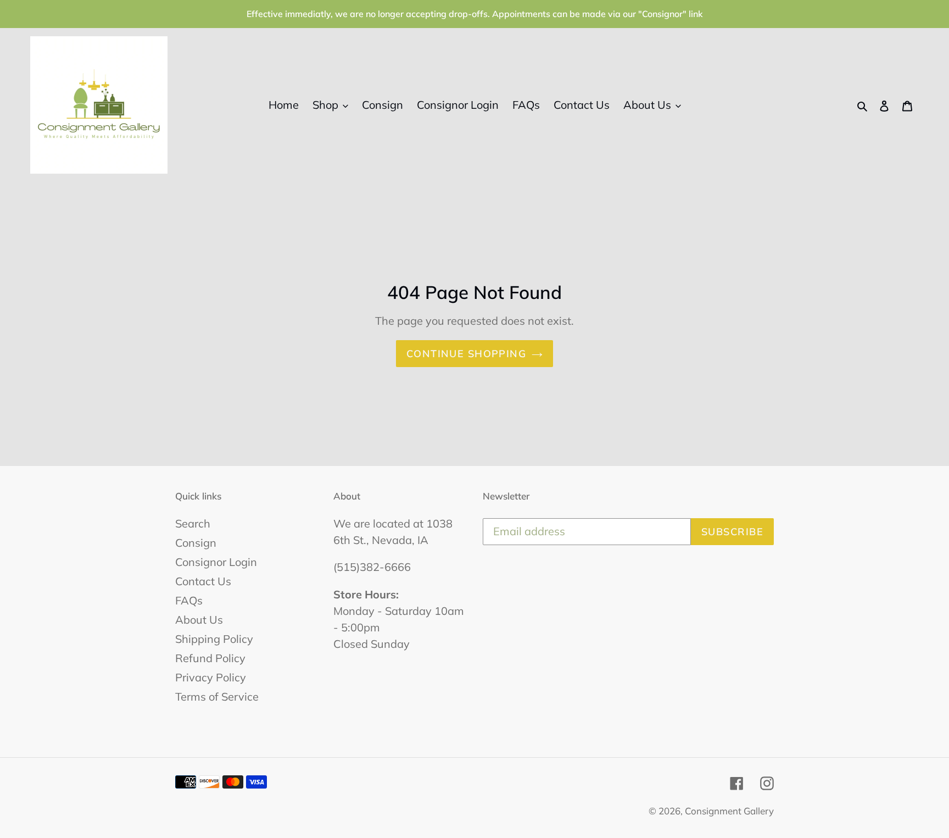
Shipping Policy (214, 639)
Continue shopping (466, 353)
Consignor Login (216, 562)
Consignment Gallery (729, 811)
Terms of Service (217, 696)
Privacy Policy (210, 677)
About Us (199, 619)
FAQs (189, 600)
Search (192, 523)
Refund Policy (210, 658)
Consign (195, 543)
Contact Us (203, 581)
